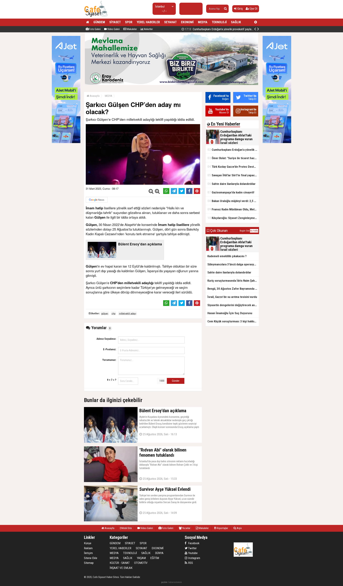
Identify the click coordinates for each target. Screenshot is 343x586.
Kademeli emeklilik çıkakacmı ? (227, 256)
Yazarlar (186, 528)
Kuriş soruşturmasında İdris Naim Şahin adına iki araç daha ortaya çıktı (233, 280)
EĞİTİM (154, 558)
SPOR (128, 22)
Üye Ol (253, 8)
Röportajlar (222, 528)
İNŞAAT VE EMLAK (121, 568)
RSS (190, 563)
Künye (87, 543)
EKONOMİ (187, 22)
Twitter (192, 548)
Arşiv (239, 528)
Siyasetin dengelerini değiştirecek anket (233, 305)
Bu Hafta (254, 231)
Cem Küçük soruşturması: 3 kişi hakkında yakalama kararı (233, 321)
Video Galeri (113, 29)
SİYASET (115, 22)
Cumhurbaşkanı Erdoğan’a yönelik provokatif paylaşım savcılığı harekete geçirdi (235, 29)
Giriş (240, 8)
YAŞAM (141, 558)
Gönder (175, 380)
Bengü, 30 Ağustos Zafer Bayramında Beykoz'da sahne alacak (233, 288)
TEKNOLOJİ (219, 22)
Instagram (193, 558)
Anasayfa (94, 96)
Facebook (193, 543)
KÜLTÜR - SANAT (120, 563)
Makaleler (131, 29)
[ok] (225, 9)
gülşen (104, 313)
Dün (248, 231)
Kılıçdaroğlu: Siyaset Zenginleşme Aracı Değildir (233, 218)
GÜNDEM (99, 22)
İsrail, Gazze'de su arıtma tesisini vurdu (232, 297)
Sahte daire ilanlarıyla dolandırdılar (231, 184)
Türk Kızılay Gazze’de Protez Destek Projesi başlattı (233, 166)
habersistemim (175, 582)
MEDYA (202, 22)
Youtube (192, 553)
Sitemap (89, 563)
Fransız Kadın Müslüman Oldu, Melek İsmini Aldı (233, 209)
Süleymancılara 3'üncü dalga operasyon (232, 264)
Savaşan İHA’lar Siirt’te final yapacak (232, 175)
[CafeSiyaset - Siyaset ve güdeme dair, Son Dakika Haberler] (96, 17)
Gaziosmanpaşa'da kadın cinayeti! (230, 192)
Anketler (148, 29)
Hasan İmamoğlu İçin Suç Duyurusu (229, 313)
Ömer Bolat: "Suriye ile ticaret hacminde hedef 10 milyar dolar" (233, 158)
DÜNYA (159, 553)
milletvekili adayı (127, 313)
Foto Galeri (95, 29)
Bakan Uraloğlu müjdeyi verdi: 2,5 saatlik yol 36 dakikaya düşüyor (233, 201)
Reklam (88, 548)
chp (113, 313)
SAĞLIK (236, 22)
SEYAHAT (170, 22)
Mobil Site (126, 528)
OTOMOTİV (141, 563)
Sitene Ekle (90, 558)
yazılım (164, 582)
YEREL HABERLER (148, 22)
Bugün (242, 231)
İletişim (88, 553)
